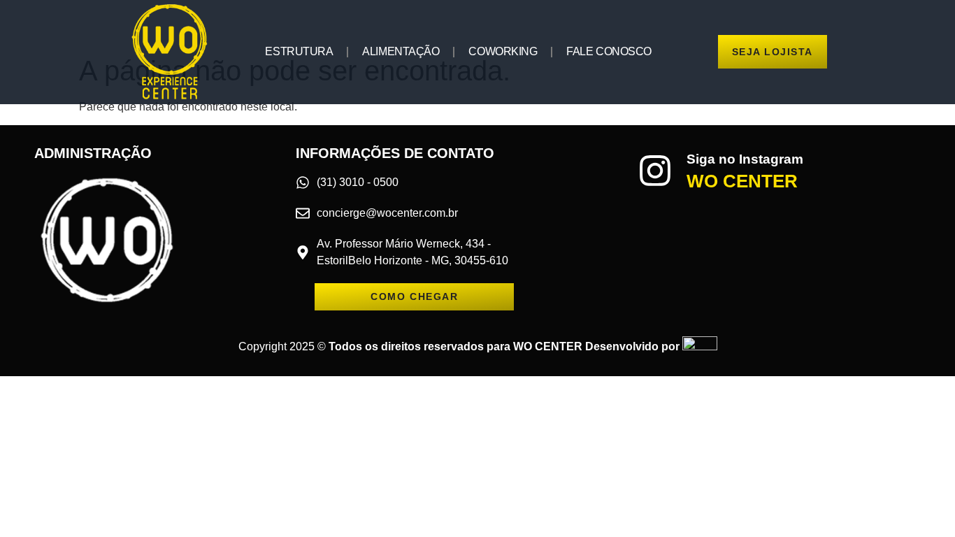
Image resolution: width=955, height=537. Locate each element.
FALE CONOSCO (609, 51)
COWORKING (502, 51)
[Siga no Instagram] (655, 170)
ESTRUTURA (299, 51)
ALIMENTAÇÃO (400, 51)
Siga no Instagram (745, 159)
